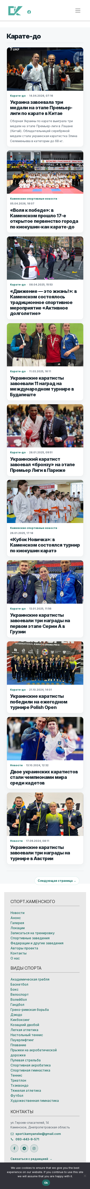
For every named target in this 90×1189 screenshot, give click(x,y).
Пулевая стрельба (25, 1060)
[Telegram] (24, 1148)
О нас (15, 958)
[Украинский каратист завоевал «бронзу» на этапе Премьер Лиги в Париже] (45, 425)
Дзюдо (16, 1015)
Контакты (18, 953)
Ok (46, 1182)
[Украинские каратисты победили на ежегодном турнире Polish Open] (45, 663)
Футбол (16, 1095)
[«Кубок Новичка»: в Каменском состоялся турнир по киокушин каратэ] (45, 501)
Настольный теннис (26, 1035)
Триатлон (18, 1080)
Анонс (15, 918)
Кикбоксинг (20, 1020)
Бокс (14, 989)
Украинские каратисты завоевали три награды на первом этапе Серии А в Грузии (40, 623)
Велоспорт (19, 994)
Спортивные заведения (30, 938)
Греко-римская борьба (29, 1010)
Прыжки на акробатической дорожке (33, 1052)
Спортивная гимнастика (30, 1070)
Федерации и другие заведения (36, 943)
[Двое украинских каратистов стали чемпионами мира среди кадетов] (45, 738)
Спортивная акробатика (30, 1065)
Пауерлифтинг (22, 1040)
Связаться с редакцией (29, 1159)
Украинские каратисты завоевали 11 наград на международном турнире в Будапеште (42, 386)
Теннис (16, 1075)
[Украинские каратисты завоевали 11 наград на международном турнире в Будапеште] (45, 344)
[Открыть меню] (78, 11)
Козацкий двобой (24, 1025)
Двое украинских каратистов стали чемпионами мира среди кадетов (44, 777)
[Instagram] (34, 1148)
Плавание (18, 1045)
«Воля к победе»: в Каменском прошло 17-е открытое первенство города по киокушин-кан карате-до (44, 218)
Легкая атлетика (24, 1030)
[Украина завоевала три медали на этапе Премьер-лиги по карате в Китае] (45, 69)
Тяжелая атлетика (25, 1090)
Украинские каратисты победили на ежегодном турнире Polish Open (38, 701)
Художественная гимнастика (34, 1100)
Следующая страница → (57, 880)
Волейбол (18, 999)
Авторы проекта (24, 948)
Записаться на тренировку (32, 933)
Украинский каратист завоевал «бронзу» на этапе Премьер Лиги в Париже (42, 464)
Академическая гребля (29, 979)
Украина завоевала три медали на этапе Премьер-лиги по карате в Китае (41, 107)
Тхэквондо (19, 1085)
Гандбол (17, 1004)
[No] (85, 1176)
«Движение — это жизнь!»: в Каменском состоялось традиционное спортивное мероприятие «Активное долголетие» (43, 302)
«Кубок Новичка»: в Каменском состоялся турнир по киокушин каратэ (45, 545)
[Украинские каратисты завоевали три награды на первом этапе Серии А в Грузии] (45, 581)
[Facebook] (29, 11)
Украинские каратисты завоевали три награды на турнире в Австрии (40, 853)
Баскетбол (19, 984)
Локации (17, 928)
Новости (17, 913)
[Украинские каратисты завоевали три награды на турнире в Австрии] (45, 814)
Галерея (17, 923)
